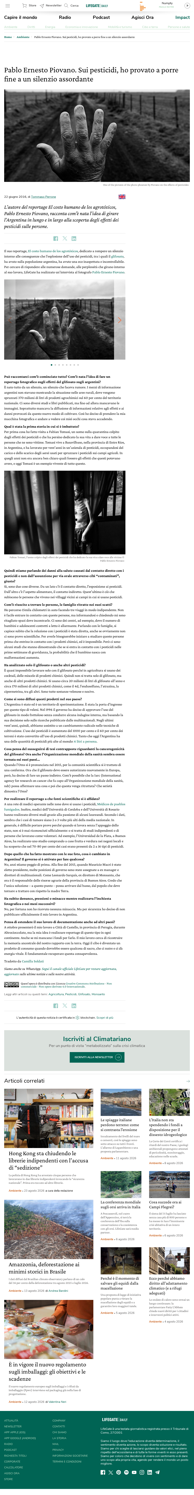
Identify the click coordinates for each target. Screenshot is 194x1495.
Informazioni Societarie (70, 1456)
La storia (59, 1438)
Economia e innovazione (81, 27)
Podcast (101, 17)
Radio (65, 17)
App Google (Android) (20, 1438)
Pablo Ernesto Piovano (108, 272)
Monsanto (98, 994)
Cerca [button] (74, 6)
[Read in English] (122, 197)
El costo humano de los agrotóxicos (53, 251)
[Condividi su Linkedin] (74, 238)
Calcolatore (13, 1467)
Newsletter (54, 5)
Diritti (31, 27)
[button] (119, 320)
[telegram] (157, 1472)
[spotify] (126, 1472)
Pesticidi (71, 994)
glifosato (117, 256)
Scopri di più (104, 1018)
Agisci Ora (142, 17)
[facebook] (103, 1472)
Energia (50, 27)
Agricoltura (56, 994)
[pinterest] (118, 1472)
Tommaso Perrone (43, 197)
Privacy (58, 1450)
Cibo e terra (150, 27)
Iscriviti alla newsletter (94, 1057)
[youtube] (134, 1472)
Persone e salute (179, 27)
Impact (182, 17)
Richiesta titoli (15, 1456)
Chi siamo (59, 1432)
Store (32, 5)
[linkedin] (149, 1472)
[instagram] (142, 1472)
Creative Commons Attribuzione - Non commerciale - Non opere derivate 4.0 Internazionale (66, 985)
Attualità (11, 1420)
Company (58, 1420)
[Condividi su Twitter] (65, 238)
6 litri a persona (85, 741)
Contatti (58, 1426)
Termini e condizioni (66, 1461)
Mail (55, 1444)
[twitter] (111, 1472)
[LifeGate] (97, 5)
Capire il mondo (20, 17)
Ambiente (10, 27)
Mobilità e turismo (120, 27)
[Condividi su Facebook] (55, 238)
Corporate (12, 1461)
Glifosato (84, 994)
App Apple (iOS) (14, 1432)
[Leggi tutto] (187, 1081)
